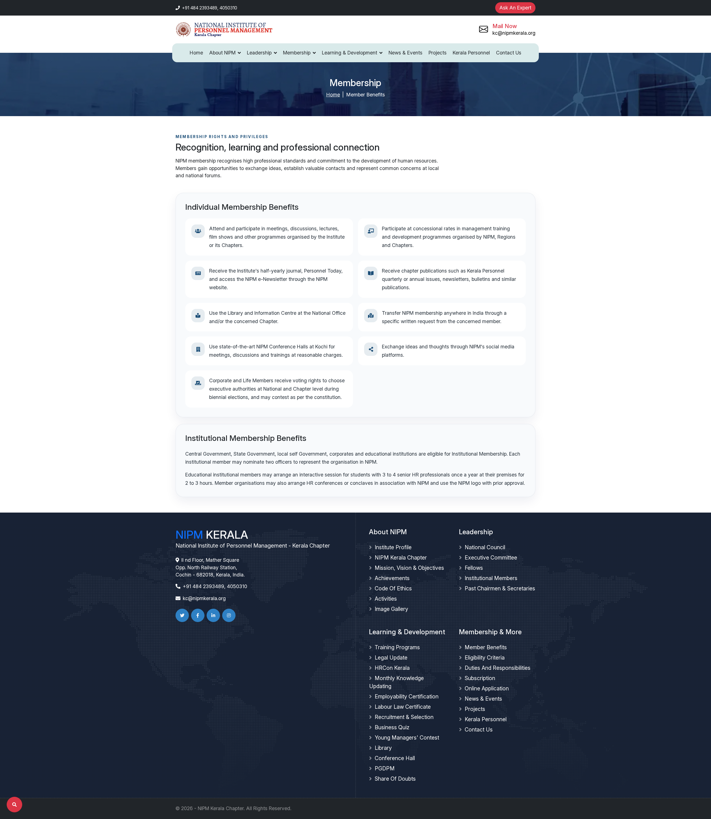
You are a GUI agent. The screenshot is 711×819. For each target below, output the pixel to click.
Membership (297, 53)
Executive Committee (491, 557)
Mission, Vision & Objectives (409, 568)
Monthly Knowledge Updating (396, 682)
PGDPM (385, 768)
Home (196, 53)
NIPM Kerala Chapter (401, 557)
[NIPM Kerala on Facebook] (197, 615)
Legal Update (391, 657)
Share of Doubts (395, 778)
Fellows (474, 568)
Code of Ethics (393, 588)
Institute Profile (393, 547)
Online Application (487, 688)
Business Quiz (392, 727)
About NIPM (222, 53)
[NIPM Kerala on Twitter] (182, 615)
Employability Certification (407, 696)
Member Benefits (486, 647)
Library (383, 748)
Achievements (392, 578)
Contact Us (508, 53)
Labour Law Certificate (403, 706)
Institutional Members (491, 578)
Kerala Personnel (471, 53)
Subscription (480, 678)
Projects (438, 53)
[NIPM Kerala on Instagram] (229, 615)
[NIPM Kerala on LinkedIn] (213, 615)
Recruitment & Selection (404, 717)
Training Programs (397, 647)
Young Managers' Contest (407, 737)
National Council (485, 547)
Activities (386, 598)
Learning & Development (349, 53)
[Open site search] (14, 804)
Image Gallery (391, 609)
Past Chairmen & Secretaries (500, 588)
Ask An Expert (515, 8)
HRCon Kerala (392, 668)
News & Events (405, 53)
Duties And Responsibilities (497, 668)
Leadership (259, 53)
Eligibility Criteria (485, 657)
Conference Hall (395, 758)
